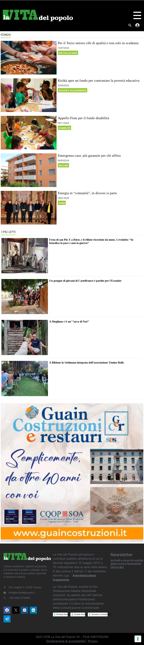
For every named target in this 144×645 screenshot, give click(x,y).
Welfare (63, 165)
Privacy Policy (62, 614)
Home (61, 203)
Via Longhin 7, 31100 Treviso (25, 587)
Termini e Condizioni (99, 614)
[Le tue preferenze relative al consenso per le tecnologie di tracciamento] (138, 639)
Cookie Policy (79, 614)
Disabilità (64, 128)
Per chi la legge (67, 53)
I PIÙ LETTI (8, 232)
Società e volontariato (72, 90)
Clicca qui (117, 567)
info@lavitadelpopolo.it (22, 592)
